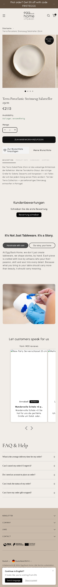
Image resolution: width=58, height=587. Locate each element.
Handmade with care (15, 245)
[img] (29, 343)
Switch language (14, 580)
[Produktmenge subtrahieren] (4, 130)
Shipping (46, 160)
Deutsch (5, 561)
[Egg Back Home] (29, 15)
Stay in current (31, 580)
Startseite (7, 28)
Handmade (35, 160)
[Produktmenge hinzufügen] (15, 130)
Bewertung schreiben (29, 214)
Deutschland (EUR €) (22, 561)
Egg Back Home (27, 565)
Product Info (22, 160)
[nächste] (54, 4)
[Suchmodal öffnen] (48, 15)
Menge (5, 125)
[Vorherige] (4, 4)
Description (7, 160)
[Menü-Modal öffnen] (4, 15)
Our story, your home (42, 245)
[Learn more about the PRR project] (19, 544)
